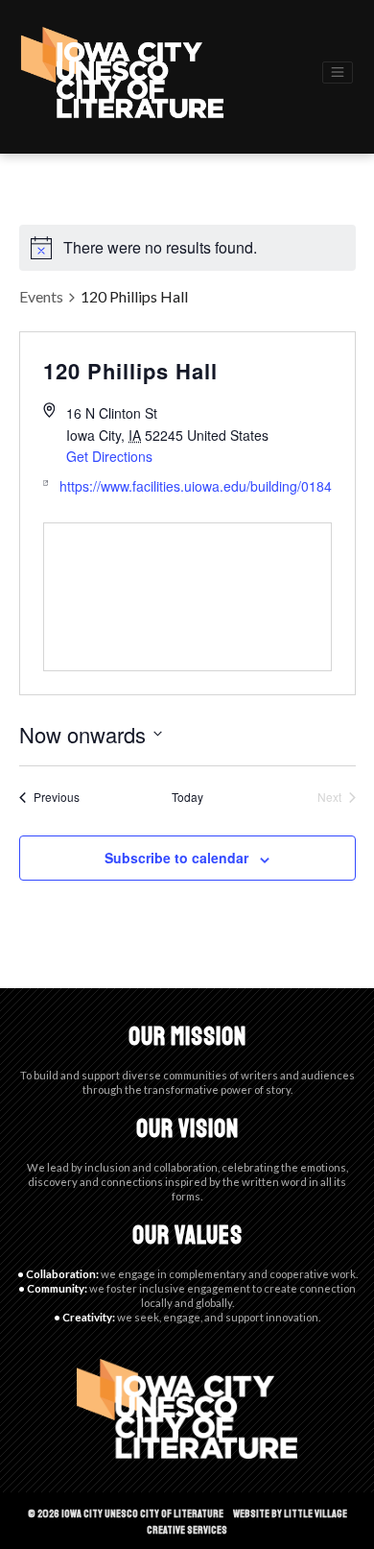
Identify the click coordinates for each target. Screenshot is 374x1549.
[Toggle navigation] (337, 72)
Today (187, 797)
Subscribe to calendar (176, 857)
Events (41, 296)
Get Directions (109, 456)
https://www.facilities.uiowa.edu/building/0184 (195, 486)
